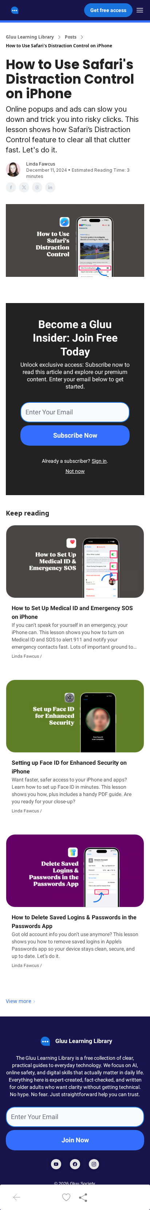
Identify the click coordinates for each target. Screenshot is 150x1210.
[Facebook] (75, 1164)
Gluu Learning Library (30, 37)
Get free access (108, 10)
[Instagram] (94, 1164)
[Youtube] (56, 1164)
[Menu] (139, 9)
